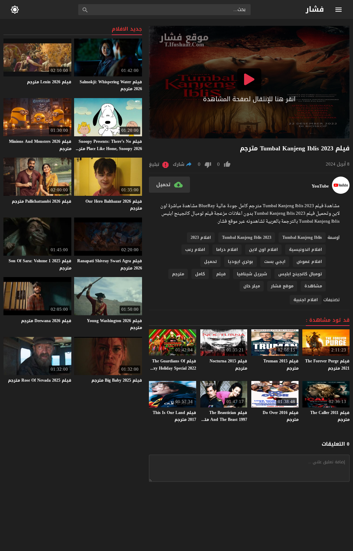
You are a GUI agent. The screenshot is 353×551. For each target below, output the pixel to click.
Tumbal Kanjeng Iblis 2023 (246, 237)
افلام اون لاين (263, 249)
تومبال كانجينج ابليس (300, 274)
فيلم (221, 274)
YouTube (320, 186)
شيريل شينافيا (252, 274)
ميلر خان (251, 286)
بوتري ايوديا (240, 261)
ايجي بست (274, 261)
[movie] (341, 192)
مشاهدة (313, 286)
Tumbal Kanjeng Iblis (302, 237)
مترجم (178, 274)
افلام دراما (227, 249)
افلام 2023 (201, 237)
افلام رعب (195, 249)
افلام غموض (309, 261)
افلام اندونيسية (305, 249)
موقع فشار (282, 286)
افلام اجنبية (305, 300)
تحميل (210, 261)
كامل (200, 274)
